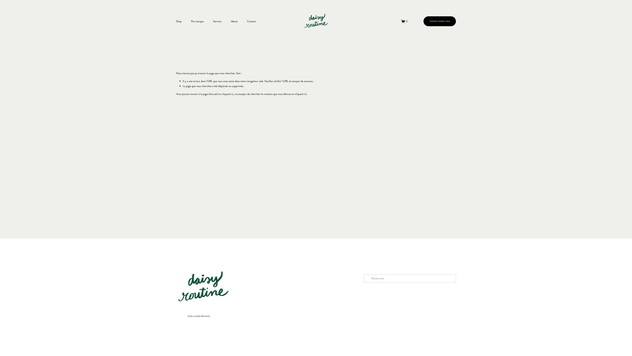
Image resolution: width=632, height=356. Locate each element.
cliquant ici (228, 94)
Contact (251, 21)
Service (217, 21)
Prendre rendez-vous (440, 21)
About (234, 21)
